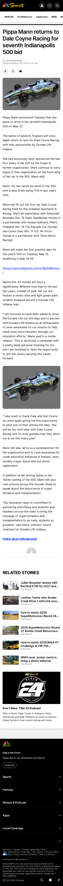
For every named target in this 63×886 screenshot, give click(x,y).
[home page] (14, 6)
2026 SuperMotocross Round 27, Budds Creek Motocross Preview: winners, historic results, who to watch (40, 629)
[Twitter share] (13, 71)
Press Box (26, 852)
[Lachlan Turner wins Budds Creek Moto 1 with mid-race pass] (11, 600)
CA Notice (32, 854)
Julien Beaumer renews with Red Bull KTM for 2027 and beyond (39, 584)
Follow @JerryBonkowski (20, 539)
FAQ (43, 849)
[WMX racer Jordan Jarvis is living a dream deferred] (11, 660)
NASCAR (9, 16)
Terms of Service (47, 854)
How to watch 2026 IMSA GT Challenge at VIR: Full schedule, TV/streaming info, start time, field (40, 644)
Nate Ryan (26, 649)
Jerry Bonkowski (14, 60)
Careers (16, 849)
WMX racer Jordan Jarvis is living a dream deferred (39, 659)
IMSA (54, 16)
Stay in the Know (11, 752)
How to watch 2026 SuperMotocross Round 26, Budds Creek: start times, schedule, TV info (39, 614)
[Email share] (20, 71)
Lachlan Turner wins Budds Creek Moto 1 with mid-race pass (39, 599)
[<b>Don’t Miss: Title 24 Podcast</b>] (31, 688)
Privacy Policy (51, 852)
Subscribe (9, 765)
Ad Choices (38, 852)
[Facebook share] (5, 71)
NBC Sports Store (11, 852)
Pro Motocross (24, 16)
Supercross (42, 16)
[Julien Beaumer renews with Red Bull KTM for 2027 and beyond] (11, 585)
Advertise (7, 849)
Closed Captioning (31, 849)
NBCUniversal (21, 859)
